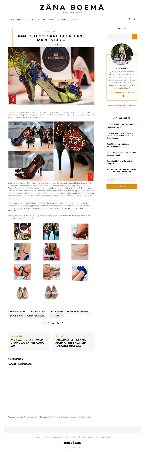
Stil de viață (63, 19)
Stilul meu (42, 19)
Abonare (122, 187)
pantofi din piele (56, 312)
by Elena (58, 45)
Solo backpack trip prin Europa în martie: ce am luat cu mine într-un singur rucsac (120, 135)
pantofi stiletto (57, 316)
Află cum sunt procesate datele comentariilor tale (71, 417)
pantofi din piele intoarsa (78, 312)
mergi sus (72, 443)
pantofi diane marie (37, 312)
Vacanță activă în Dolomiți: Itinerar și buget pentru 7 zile (121, 125)
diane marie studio (17, 312)
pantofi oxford (16, 316)
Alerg (11, 19)
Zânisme (52, 19)
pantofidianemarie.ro (35, 117)
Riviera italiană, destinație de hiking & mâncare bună (121, 153)
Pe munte (20, 19)
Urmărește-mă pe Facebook (121, 105)
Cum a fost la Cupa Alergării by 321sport (119, 162)
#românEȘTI (31, 19)
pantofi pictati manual (36, 316)
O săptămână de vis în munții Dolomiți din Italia (118, 145)
